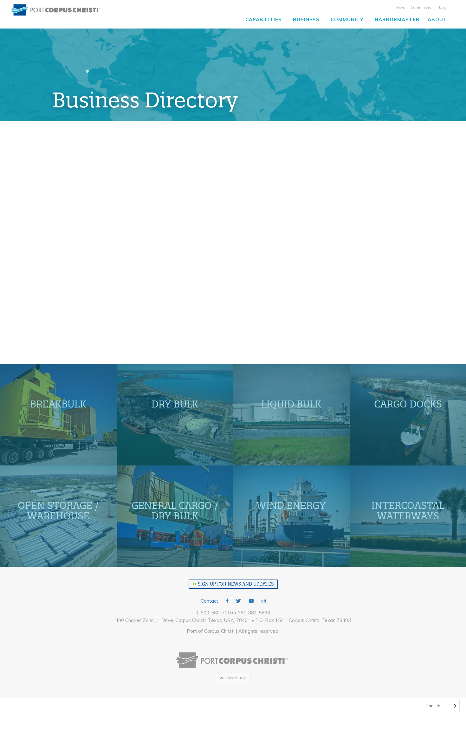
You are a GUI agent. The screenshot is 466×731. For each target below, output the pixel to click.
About (437, 19)
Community (347, 19)
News (399, 7)
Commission (422, 7)
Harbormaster (397, 19)
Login (444, 7)
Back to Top (235, 678)
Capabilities (263, 19)
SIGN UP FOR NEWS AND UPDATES (235, 584)
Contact (209, 601)
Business (306, 19)
